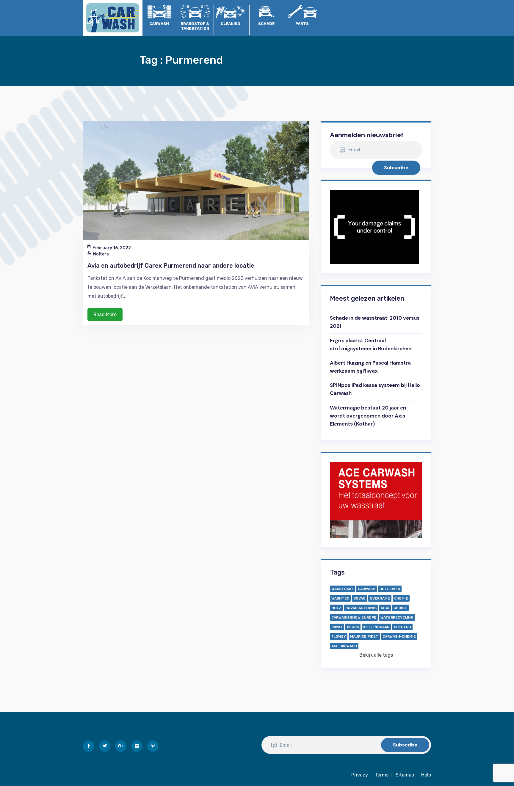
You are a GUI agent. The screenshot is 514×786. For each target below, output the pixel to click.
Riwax (337, 627)
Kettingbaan (376, 627)
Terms (381, 775)
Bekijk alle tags (376, 655)
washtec (340, 598)
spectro (402, 627)
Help (426, 775)
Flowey (338, 636)
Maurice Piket (364, 636)
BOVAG (359, 598)
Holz (336, 608)
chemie (401, 598)
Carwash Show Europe (353, 617)
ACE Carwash (344, 646)
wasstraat (342, 589)
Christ (400, 608)
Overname (380, 598)
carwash (366, 589)
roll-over (390, 589)
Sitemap (405, 775)
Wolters (101, 254)
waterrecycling (396, 617)
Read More (105, 314)
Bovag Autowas (361, 608)
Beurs (353, 627)
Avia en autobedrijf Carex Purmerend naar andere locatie (170, 265)
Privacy (359, 775)
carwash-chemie (399, 636)
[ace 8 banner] (376, 499)
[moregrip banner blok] (374, 226)
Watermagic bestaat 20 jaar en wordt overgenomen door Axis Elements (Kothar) (368, 415)
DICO (385, 608)
